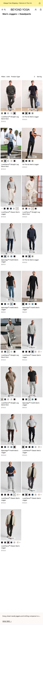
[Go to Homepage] (20, 10)
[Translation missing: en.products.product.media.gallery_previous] (4, 95)
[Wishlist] (38, 9)
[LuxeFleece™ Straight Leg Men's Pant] (11, 95)
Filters (3, 76)
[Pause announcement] (39, 3)
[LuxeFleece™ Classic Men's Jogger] (11, 191)
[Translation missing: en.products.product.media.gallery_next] (17, 95)
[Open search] (5, 9)
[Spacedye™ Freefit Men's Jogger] (11, 238)
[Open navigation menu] (2, 9)
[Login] (36, 9)
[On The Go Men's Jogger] (32, 95)
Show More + (7, 621)
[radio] (2, 113)
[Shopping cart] (41, 9)
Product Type (15, 76)
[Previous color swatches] (2, 208)
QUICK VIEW (11, 109)
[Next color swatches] (41, 351)
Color (8, 76)
